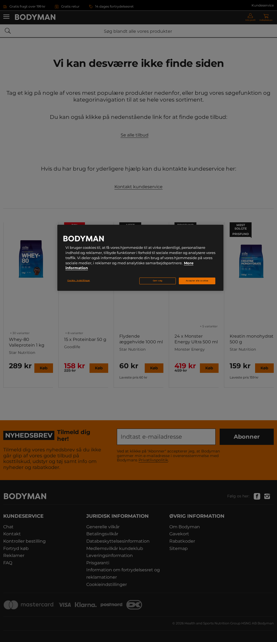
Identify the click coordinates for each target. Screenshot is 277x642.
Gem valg (158, 280)
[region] (140, 258)
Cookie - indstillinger (78, 280)
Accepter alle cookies (197, 280)
